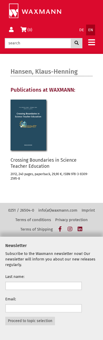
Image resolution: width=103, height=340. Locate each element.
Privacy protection (71, 219)
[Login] (11, 30)
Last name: (15, 276)
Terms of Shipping (36, 229)
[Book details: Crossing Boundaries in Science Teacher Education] (28, 125)
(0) (30, 29)
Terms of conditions (33, 219)
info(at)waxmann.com (57, 210)
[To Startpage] (35, 11)
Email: (10, 299)
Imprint (88, 210)
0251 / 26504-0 (21, 210)
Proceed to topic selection (30, 321)
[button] (91, 42)
